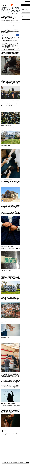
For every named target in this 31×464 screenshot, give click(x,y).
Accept (27, 462)
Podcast (26, 10)
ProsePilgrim (5, 373)
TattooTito (10, 270)
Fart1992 (5, 318)
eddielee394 (5, 246)
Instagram (23, 9)
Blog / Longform (27, 9)
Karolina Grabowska (9, 179)
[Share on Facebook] (10, 22)
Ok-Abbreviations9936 (7, 125)
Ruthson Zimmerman (10, 246)
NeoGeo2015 (6, 100)
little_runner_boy (6, 270)
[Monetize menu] (18, 1)
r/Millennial (10, 30)
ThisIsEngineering (13, 403)
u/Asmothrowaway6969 (4, 30)
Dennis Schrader (9, 318)
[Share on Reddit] (14, 22)
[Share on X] (13, 22)
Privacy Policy (21, 462)
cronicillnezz (5, 337)
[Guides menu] (9, 1)
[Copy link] (16, 22)
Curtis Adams (9, 145)
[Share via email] (15, 22)
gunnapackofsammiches (7, 403)
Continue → (26, 12)
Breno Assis (11, 125)
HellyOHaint (5, 145)
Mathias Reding (9, 373)
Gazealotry (5, 179)
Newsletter (23, 10)
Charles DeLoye (10, 100)
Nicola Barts (9, 337)
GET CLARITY (26, 19)
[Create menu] (12, 1)
